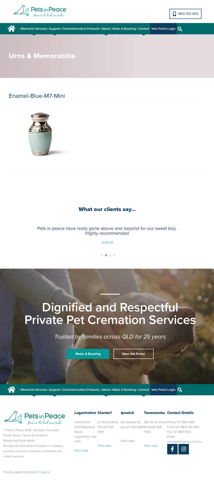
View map (81, 450)
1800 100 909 (188, 14)
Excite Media (26, 440)
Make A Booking (124, 29)
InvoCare (28, 446)
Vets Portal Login (163, 29)
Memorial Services (34, 29)
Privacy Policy (12, 435)
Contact (143, 29)
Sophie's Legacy (39, 472)
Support (54, 29)
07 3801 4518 (185, 422)
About (106, 29)
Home (11, 28)
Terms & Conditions (35, 435)
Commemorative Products (80, 29)
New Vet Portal (133, 354)
